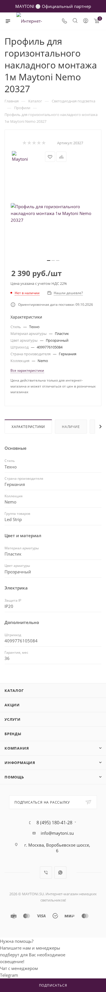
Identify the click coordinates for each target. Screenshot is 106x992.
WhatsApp (60, 872)
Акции (12, 704)
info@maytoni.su (57, 833)
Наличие (71, 426)
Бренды (13, 733)
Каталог (14, 690)
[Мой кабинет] (85, 21)
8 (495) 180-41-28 (54, 822)
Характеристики (28, 426)
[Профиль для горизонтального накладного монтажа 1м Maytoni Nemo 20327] (53, 213)
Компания (17, 748)
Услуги (13, 719)
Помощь (14, 777)
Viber (46, 872)
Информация (20, 762)
